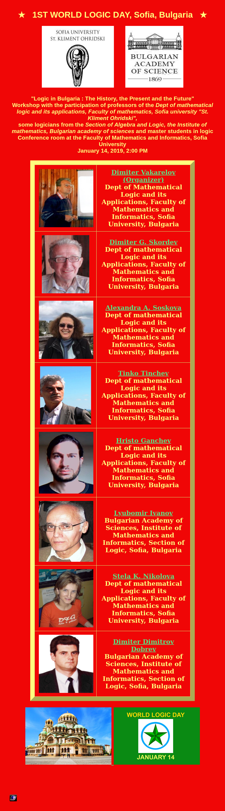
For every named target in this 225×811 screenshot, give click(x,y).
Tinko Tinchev (143, 373)
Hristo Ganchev (143, 440)
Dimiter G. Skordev (143, 242)
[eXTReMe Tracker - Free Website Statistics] (13, 799)
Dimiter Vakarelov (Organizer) (143, 176)
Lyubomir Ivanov (143, 513)
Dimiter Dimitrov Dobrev (143, 645)
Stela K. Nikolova (143, 576)
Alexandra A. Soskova (143, 307)
